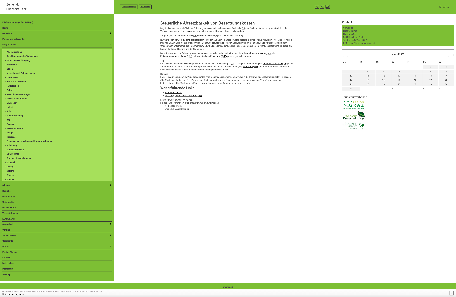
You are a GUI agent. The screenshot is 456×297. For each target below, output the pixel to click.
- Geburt (9, 90)
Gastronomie (8, 196)
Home (5, 28)
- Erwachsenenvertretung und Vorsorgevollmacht (28, 141)
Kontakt (6, 257)
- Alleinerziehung (13, 52)
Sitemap (6, 274)
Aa (317, 7)
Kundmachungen (129, 7)
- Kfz (7, 120)
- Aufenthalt (11, 64)
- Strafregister (12, 154)
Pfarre (5, 246)
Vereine (6, 230)
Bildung (6, 185)
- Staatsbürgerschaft (15, 149)
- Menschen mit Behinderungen (20, 73)
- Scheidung (11, 145)
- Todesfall (10, 162)
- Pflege (9, 132)
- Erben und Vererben (15, 81)
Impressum (7, 268)
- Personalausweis (14, 128)
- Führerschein (12, 86)
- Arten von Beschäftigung (17, 60)
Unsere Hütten (9, 207)
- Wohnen (9, 179)
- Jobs (8, 111)
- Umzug (9, 166)
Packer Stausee (10, 252)
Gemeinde (7, 33)
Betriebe (6, 191)
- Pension (9, 124)
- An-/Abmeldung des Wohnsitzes (21, 56)
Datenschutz (8, 263)
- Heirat (9, 107)
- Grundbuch (11, 103)
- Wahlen (9, 175)
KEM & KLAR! (8, 219)
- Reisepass (11, 137)
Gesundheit (7, 224)
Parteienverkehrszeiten (13, 39)
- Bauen (9, 69)
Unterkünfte (8, 202)
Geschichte (7, 241)
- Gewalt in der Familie (16, 98)
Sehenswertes (9, 235)
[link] (230, 107)
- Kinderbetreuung (14, 115)
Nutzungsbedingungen (13, 294)
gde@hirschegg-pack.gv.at (362, 43)
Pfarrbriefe (145, 7)
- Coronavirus (11, 77)
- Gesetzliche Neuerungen (17, 94)
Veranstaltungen (10, 213)
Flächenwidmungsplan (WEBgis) (17, 22)
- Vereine (9, 171)
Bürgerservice (9, 44)
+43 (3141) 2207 (359, 40)
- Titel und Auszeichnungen (18, 158)
